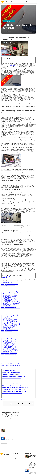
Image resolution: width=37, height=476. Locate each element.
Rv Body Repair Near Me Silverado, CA (8, 306)
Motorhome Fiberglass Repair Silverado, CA (9, 294)
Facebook (14, 403)
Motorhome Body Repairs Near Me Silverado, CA (10, 324)
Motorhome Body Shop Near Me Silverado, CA (10, 415)
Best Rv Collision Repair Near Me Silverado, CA (10, 293)
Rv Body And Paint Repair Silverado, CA (8, 296)
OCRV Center (4, 277)
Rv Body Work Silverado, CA (6, 316)
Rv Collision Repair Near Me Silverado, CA (9, 309)
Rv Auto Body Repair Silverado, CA (8, 285)
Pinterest (25, 403)
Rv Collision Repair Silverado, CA (7, 348)
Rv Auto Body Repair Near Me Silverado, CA (9, 290)
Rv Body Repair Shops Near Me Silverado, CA (9, 291)
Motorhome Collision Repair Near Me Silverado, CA (12, 417)
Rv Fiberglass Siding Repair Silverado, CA (9, 321)
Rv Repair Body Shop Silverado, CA (8, 327)
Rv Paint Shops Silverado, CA (6, 282)
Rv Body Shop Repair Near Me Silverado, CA (9, 284)
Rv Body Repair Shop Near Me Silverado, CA (9, 313)
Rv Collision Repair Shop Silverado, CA (8, 289)
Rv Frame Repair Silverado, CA (7, 305)
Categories (33, 1)
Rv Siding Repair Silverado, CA (7, 322)
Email (32, 403)
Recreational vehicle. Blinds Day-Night (8, 65)
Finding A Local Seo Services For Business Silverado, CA (11, 365)
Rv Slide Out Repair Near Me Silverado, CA (9, 350)
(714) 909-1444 (4, 61)
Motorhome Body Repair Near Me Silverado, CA (10, 308)
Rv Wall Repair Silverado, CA (6, 338)
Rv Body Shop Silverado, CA (6, 297)
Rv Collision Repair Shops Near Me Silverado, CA (10, 302)
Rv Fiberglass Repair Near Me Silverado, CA (9, 286)
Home (27, 1)
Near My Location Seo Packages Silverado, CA (10, 363)
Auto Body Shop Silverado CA (9, 21)
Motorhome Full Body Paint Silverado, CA (9, 299)
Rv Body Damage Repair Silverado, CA (8, 307)
